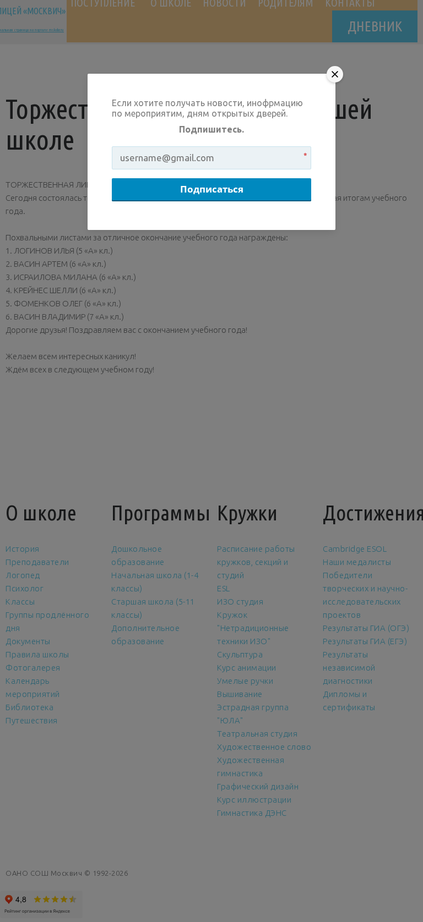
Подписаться (211, 189)
